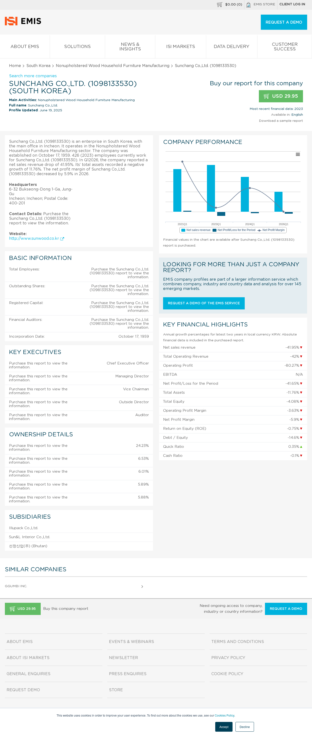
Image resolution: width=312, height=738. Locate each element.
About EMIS (24, 47)
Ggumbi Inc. (16, 586)
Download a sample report (281, 121)
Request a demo (286, 609)
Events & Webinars (131, 642)
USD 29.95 (284, 96)
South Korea (38, 66)
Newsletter (123, 658)
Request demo (23, 690)
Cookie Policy (227, 674)
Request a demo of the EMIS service (204, 303)
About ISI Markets (28, 658)
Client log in (292, 4)
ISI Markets (180, 47)
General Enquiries (28, 674)
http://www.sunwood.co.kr (34, 238)
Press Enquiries (127, 674)
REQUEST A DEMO (284, 22)
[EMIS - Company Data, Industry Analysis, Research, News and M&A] (24, 24)
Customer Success (285, 46)
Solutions (77, 47)
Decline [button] (245, 727)
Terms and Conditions (237, 642)
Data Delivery (231, 47)
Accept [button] (223, 727)
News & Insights (130, 46)
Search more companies (33, 76)
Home (15, 66)
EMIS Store (264, 4)
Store (116, 690)
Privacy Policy (228, 658)
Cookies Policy (224, 715)
